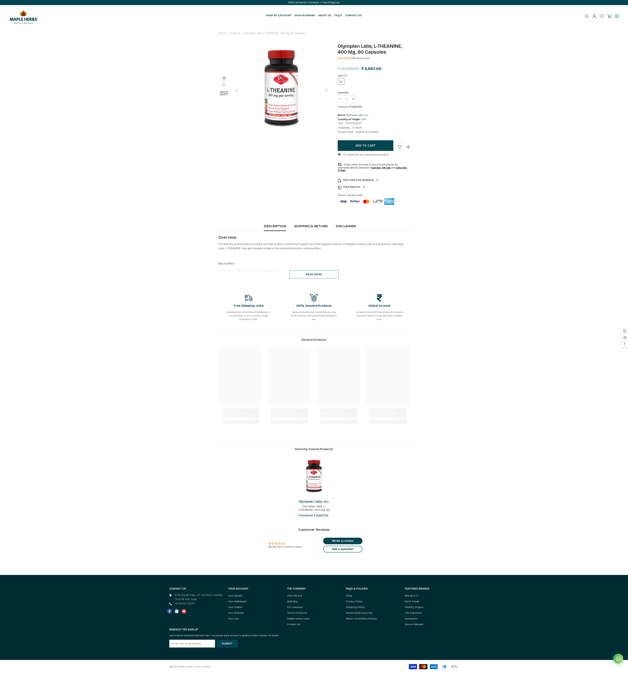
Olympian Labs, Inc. (357, 115)
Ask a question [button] (343, 549)
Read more (314, 274)
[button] (236, 87)
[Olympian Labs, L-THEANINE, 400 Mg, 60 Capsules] (314, 476)
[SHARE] (407, 147)
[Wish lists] (602, 16)
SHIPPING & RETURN (311, 226)
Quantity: (343, 92)
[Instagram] (176, 611)
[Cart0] (609, 16)
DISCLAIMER (346, 226)
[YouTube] (184, 611)
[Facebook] (169, 611)
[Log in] (594, 16)
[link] (400, 147)
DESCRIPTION (275, 226)
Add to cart (365, 145)
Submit (227, 643)
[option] (281, 87)
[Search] (586, 16)
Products (235, 33)
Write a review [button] (342, 540)
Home (222, 33)
